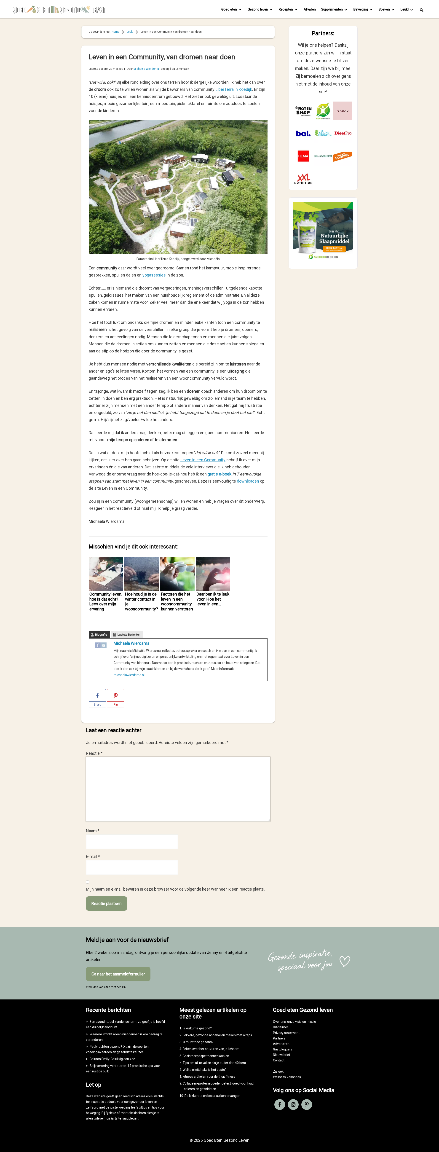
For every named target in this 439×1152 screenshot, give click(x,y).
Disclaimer (280, 1027)
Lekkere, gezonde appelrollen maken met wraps (217, 1035)
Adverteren (281, 1044)
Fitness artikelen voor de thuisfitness (209, 1076)
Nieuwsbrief (281, 1055)
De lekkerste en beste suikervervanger (212, 1096)
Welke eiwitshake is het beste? (205, 1069)
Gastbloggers (282, 1049)
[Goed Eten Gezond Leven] (60, 10)
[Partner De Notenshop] (303, 111)
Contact (278, 1060)
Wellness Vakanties (287, 1077)
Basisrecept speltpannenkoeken (206, 1056)
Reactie (94, 753)
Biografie (101, 634)
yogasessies (154, 275)
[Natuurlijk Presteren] (323, 260)
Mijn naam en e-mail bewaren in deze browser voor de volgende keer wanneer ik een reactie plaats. (175, 889)
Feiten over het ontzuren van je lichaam (211, 1049)
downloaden (248, 481)
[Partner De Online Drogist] (323, 133)
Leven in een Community (202, 459)
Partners (279, 1038)
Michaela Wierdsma (131, 643)
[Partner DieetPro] (343, 133)
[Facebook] (98, 646)
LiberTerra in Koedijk (233, 89)
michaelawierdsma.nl (129, 675)
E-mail (93, 856)
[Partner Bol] (303, 133)
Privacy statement (286, 1033)
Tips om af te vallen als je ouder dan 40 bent (214, 1063)
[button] (421, 9)
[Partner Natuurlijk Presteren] (323, 111)
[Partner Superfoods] (343, 156)
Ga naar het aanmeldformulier (118, 974)
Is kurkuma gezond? (197, 1028)
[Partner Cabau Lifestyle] (343, 111)
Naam (92, 830)
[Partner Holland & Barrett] (323, 156)
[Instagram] (104, 646)
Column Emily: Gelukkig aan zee (112, 1059)
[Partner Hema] (303, 156)
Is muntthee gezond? (198, 1042)
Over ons (279, 1021)
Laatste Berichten (129, 634)
